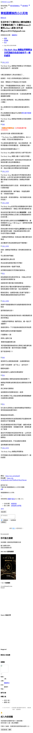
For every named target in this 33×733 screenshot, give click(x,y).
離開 (10, 729)
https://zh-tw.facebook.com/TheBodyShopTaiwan (14, 479)
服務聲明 (18, 709)
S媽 (2, 489)
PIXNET (8, 707)
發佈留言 (3, 522)
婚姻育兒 (14, 35)
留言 (13, 499)
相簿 (5, 38)
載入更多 (3, 512)
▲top (2, 508)
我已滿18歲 (4, 729)
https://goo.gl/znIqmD (13, 476)
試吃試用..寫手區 (16, 505)
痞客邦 (10, 499)
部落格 (6, 40)
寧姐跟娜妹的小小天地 (14, 13)
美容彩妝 (14, 503)
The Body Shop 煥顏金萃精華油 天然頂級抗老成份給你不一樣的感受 (18, 53)
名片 (5, 42)
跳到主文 (3, 18)
